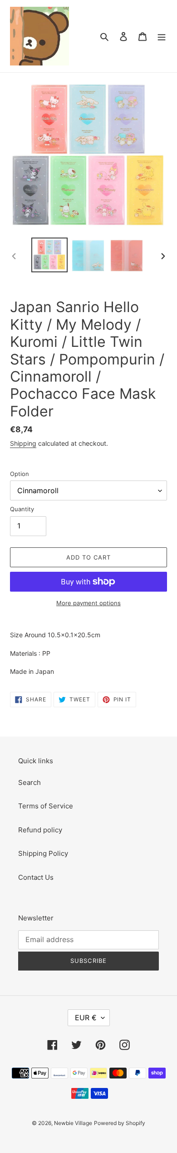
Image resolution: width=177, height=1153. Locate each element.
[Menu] (161, 36)
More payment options (88, 603)
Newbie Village (73, 1123)
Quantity (22, 509)
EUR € (86, 1017)
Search (29, 782)
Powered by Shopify (119, 1123)
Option (19, 473)
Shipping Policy (43, 853)
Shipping (23, 443)
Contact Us (36, 877)
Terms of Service (45, 806)
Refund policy (40, 830)
